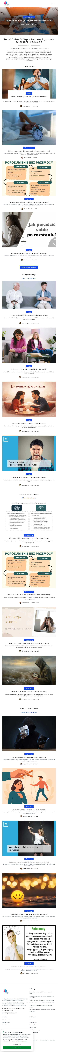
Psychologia (29, 199)
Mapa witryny (52, 1040)
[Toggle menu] (54, 3)
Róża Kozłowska (6, 1020)
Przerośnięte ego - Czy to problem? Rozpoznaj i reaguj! (42, 1003)
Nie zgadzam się (17, 1044)
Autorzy (4, 1017)
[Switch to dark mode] (51, 3)
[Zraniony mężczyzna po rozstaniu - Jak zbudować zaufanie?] (29, 84)
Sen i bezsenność (29, 17)
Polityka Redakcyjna (44, 1040)
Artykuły (32, 989)
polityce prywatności (22, 1040)
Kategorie (33, 1017)
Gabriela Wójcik (6, 1022)
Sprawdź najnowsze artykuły (29, 267)
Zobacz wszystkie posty (29, 278)
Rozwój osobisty (29, 535)
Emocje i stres (33, 1027)
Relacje (29, 93)
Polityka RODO (35, 1040)
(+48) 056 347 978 (8, 1010)
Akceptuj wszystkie (17, 1047)
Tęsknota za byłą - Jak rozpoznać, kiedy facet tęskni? (42, 1000)
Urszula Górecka (6, 1025)
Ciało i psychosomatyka (35, 1030)
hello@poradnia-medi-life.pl (10, 1013)
